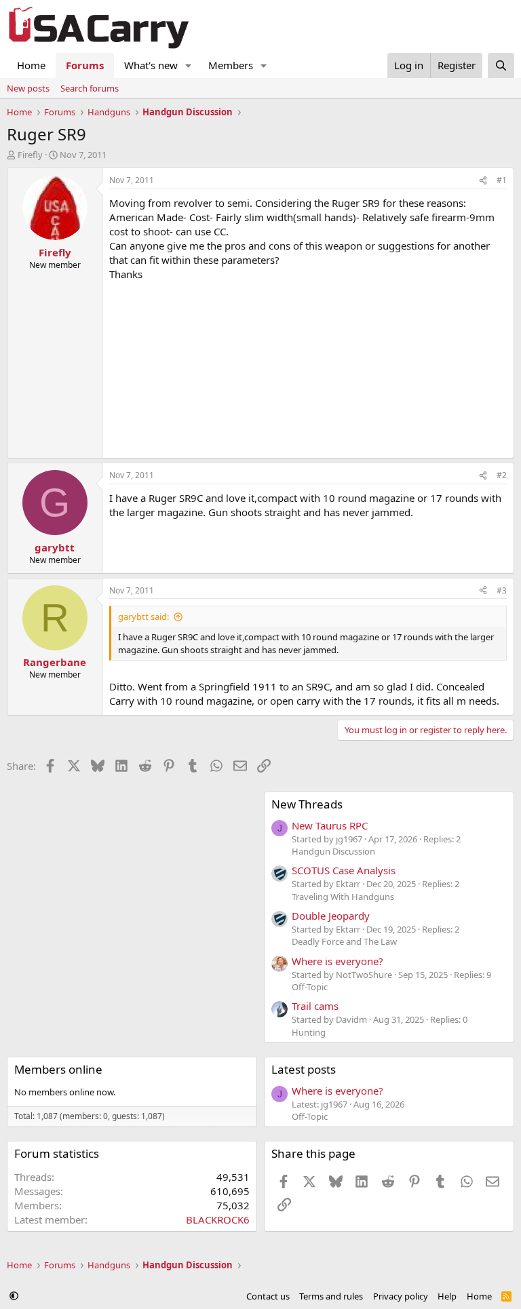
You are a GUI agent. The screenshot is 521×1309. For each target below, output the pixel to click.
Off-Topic (310, 987)
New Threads (307, 804)
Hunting (309, 1032)
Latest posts (303, 1069)
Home (31, 65)
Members (230, 65)
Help (447, 1296)
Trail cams (315, 1006)
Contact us (268, 1296)
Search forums (89, 88)
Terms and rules (331, 1296)
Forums (85, 65)
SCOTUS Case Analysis (343, 870)
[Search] (501, 65)
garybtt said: (143, 616)
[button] (188, 65)
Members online (58, 1069)
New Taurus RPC (330, 825)
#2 (502, 475)
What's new (151, 65)
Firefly (30, 155)
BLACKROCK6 (218, 1219)
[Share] (483, 181)
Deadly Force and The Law (344, 941)
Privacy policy (400, 1296)
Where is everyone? (337, 961)
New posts (28, 88)
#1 (502, 180)
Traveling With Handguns (343, 897)
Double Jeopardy (331, 915)
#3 (502, 590)
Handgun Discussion (333, 851)
